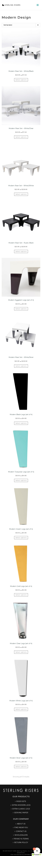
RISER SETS (21, 801)
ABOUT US (21, 824)
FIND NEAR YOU (21, 827)
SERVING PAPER (21, 813)
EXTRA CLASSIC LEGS (21, 809)
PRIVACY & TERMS (21, 839)
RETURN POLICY (21, 842)
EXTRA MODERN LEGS (21, 805)
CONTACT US (21, 831)
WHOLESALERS (21, 835)
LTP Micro (27, 854)
